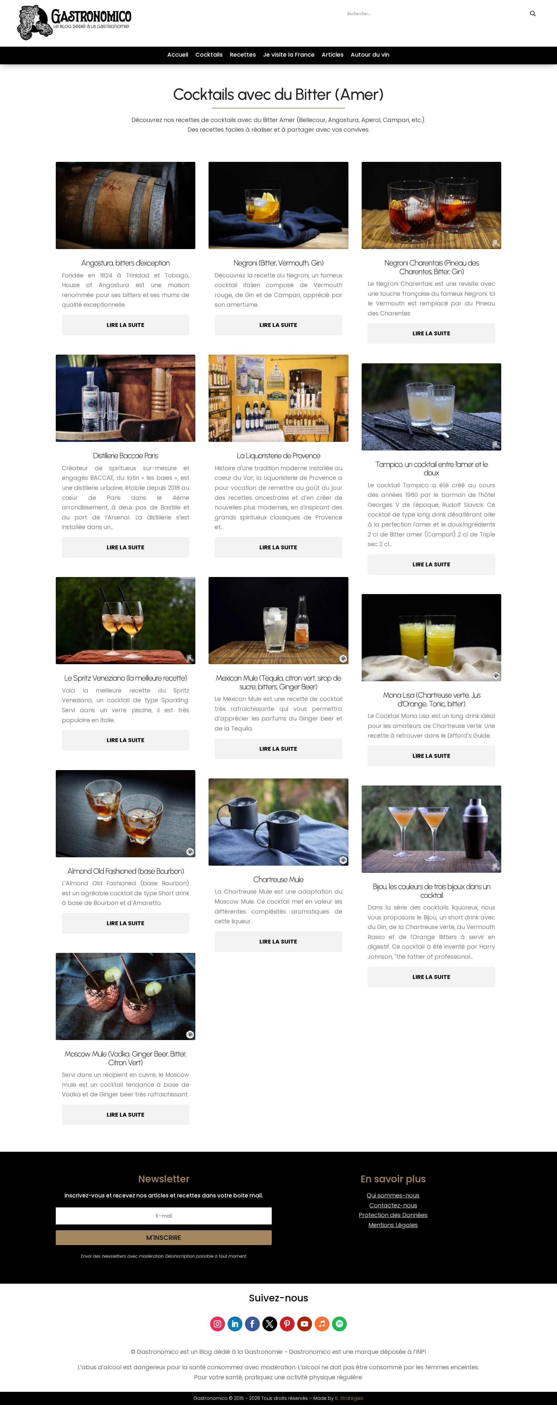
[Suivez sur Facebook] (252, 1324)
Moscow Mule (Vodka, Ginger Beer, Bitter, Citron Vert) (125, 1058)
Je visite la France (289, 55)
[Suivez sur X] (269, 1324)
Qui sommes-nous (393, 1195)
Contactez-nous (393, 1205)
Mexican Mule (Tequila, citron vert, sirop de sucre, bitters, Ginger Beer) (278, 682)
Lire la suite (125, 325)
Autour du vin (370, 55)
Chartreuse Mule (278, 879)
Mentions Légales (393, 1225)
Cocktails (209, 55)
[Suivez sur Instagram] (217, 1324)
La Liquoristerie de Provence (278, 455)
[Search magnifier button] (532, 13)
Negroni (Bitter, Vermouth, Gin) (278, 262)
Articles (333, 55)
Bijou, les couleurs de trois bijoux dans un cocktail (431, 890)
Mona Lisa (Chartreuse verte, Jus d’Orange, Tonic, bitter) (431, 699)
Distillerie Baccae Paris (125, 455)
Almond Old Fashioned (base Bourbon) (125, 871)
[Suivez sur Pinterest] (287, 1324)
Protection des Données (393, 1215)
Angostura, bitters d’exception (125, 262)
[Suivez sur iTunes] (322, 1324)
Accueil (177, 55)
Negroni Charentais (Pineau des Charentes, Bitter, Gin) (432, 267)
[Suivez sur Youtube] (304, 1324)
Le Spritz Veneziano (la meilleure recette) (125, 678)
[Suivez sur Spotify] (339, 1324)
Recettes (243, 55)
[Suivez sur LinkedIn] (235, 1324)
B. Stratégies (349, 1398)
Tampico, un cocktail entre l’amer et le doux (431, 468)
